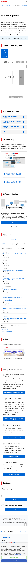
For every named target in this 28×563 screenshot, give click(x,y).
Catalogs (5, 329)
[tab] (4, 53)
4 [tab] (16, 226)
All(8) (3, 244)
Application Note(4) (20, 244)
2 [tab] (13, 226)
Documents (4, 38)
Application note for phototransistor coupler (14, 308)
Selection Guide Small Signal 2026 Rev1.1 (13, 262)
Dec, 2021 (6, 321)
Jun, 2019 (6, 304)
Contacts (25, 38)
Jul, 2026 (6, 265)
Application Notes (7, 331)
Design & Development (17, 38)
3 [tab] (14, 226)
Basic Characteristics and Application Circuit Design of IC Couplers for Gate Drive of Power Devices (14, 299)
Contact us (16, 499)
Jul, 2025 (6, 312)
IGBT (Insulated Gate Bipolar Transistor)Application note (10, 288)
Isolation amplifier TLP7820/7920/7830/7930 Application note (14, 317)
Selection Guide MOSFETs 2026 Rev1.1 (13, 270)
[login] (25, 524)
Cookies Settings (14, 557)
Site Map (24, 531)
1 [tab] (11, 226)
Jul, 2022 (6, 293)
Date (22, 248)
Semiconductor (9, 5)
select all (13, 239)
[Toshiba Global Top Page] (4, 1)
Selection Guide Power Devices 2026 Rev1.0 (14, 254)
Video (9, 38)
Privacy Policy (18, 554)
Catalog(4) (10, 244)
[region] (14, 553)
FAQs (16, 509)
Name (3, 248)
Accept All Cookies (14, 560)
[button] (26, 1)
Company (7, 537)
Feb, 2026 (6, 257)
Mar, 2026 (6, 283)
